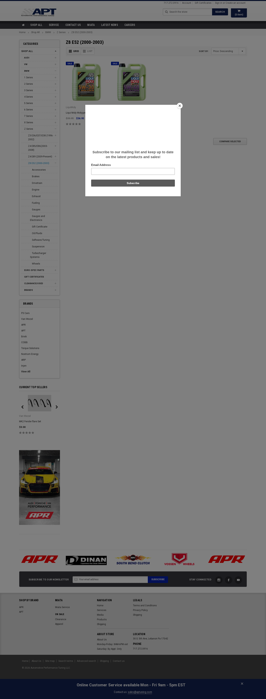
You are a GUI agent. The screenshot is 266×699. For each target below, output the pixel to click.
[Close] (180, 106)
